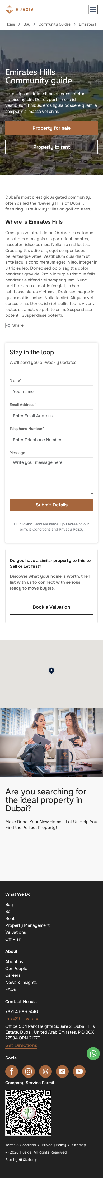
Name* (15, 380)
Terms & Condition (20, 1144)
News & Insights (21, 982)
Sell (8, 911)
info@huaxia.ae (22, 1019)
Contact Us (51, 863)
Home (10, 24)
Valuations (15, 932)
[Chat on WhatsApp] (93, 1053)
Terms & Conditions (34, 529)
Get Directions (21, 1045)
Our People (16, 968)
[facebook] (11, 1071)
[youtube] (79, 1071)
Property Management (27, 925)
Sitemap (79, 1144)
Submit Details (52, 505)
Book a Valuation (51, 607)
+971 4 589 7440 (21, 1011)
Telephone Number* (27, 428)
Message (17, 452)
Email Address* (23, 404)
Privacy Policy (71, 529)
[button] (93, 9)
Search (51, 843)
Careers (13, 975)
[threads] (45, 1071)
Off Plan (13, 939)
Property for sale (51, 128)
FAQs (10, 989)
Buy (27, 24)
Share (18, 325)
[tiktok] (62, 1071)
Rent (10, 918)
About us (14, 961)
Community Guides (55, 24)
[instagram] (28, 1071)
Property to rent (51, 147)
